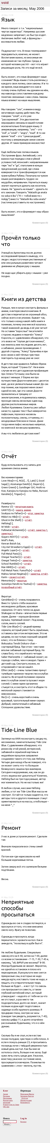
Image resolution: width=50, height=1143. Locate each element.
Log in (23, 1118)
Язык (8, 19)
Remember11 (25, 1102)
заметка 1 (41, 530)
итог (30, 513)
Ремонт (11, 828)
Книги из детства (23, 299)
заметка (39, 513)
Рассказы (6, 1096)
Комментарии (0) (40, 223)
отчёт (26, 516)
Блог (5, 1090)
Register (23, 1122)
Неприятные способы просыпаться (18, 908)
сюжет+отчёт (17, 577)
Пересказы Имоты (27, 1094)
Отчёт (9, 456)
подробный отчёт (11, 587)
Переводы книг (26, 1100)
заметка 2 (7, 533)
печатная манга (24, 506)
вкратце (22, 580)
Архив (5, 1094)
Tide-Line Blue (19, 730)
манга (19, 510)
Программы (7, 1098)
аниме (27, 510)
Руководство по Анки (11, 1105)
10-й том (24, 1098)
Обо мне (6, 1107)
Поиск (6, 1118)
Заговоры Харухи (27, 1096)
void (5, 2)
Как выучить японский (8, 1101)
